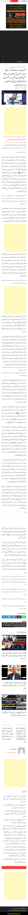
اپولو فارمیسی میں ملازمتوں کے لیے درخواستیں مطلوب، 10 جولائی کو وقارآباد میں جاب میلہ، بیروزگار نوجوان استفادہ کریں (15, 848)
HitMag (24, 910)
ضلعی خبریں (17, 66)
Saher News (23, 908)
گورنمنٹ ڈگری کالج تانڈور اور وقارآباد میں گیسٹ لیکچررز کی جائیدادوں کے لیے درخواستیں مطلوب (14, 713)
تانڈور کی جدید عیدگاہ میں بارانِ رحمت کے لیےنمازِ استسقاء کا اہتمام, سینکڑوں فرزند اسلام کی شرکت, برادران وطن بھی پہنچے (14, 827)
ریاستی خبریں (23, 66)
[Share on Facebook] (14, 616)
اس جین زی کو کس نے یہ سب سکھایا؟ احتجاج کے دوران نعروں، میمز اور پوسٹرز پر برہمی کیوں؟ (15, 806)
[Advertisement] (14, 45)
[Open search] (3, 61)
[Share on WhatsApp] (23, 616)
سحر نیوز (16, 87)
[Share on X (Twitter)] (18, 616)
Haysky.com (17, 913)
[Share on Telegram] (9, 616)
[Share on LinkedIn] (4, 616)
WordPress (17, 910)
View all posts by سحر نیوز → (10, 752)
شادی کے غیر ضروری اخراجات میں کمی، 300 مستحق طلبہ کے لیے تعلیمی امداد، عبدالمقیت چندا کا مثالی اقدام (14, 854)
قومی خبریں (12, 66)
